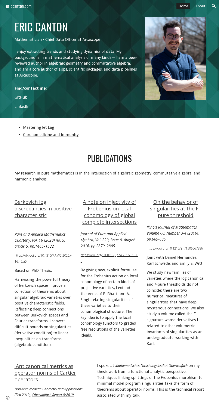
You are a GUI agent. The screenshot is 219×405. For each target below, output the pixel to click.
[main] (76, 31)
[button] (214, 6)
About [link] (200, 6)
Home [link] (183, 6)
